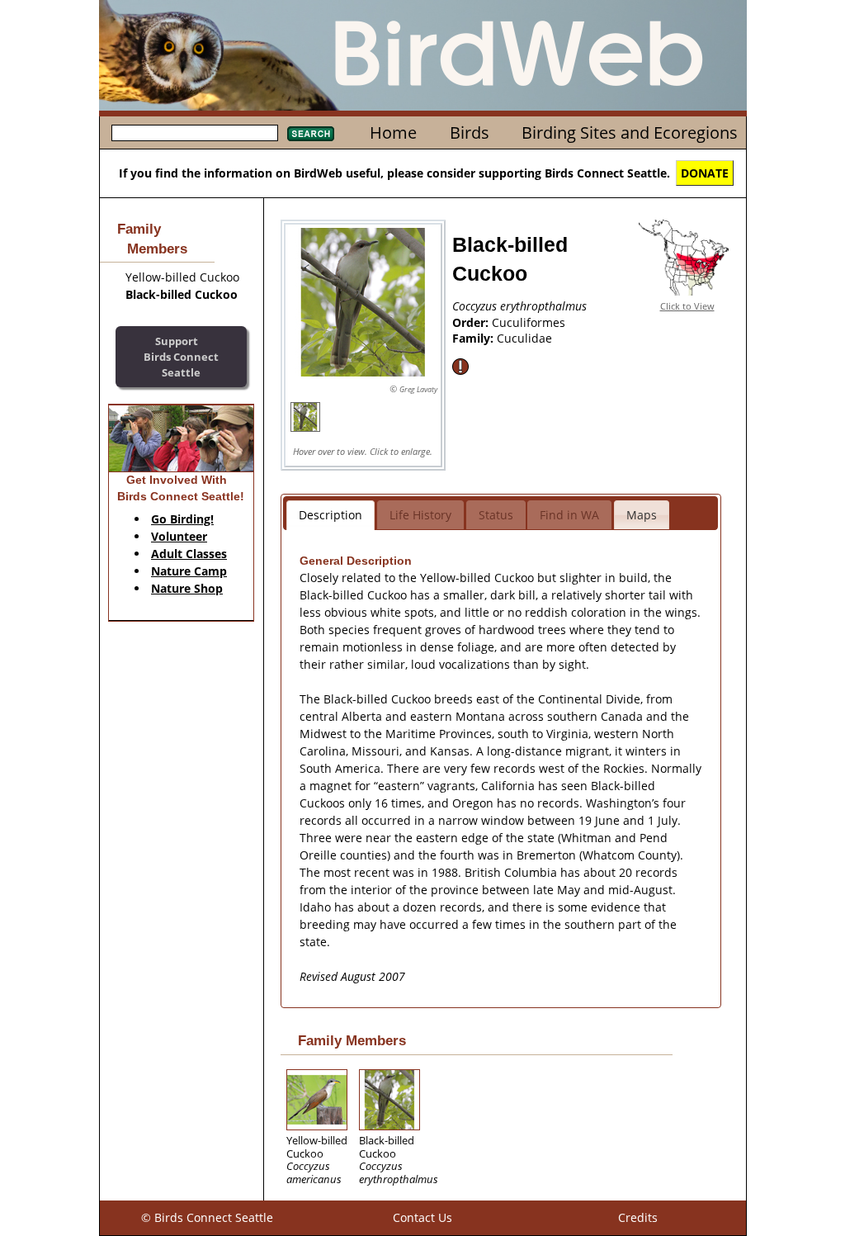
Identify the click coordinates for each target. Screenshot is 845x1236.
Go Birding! (182, 519)
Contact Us (422, 1217)
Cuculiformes (528, 322)
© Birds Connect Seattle (207, 1217)
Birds (469, 132)
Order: (472, 322)
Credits (638, 1217)
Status (496, 515)
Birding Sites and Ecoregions (630, 132)
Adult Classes (189, 553)
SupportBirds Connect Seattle (181, 356)
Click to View (687, 306)
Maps (641, 515)
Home (393, 132)
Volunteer (179, 536)
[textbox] (194, 133)
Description (330, 515)
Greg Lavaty (418, 389)
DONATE (705, 173)
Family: (474, 338)
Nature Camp (189, 571)
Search (310, 133)
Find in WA (569, 515)
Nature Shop (187, 588)
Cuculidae (524, 338)
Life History (420, 515)
